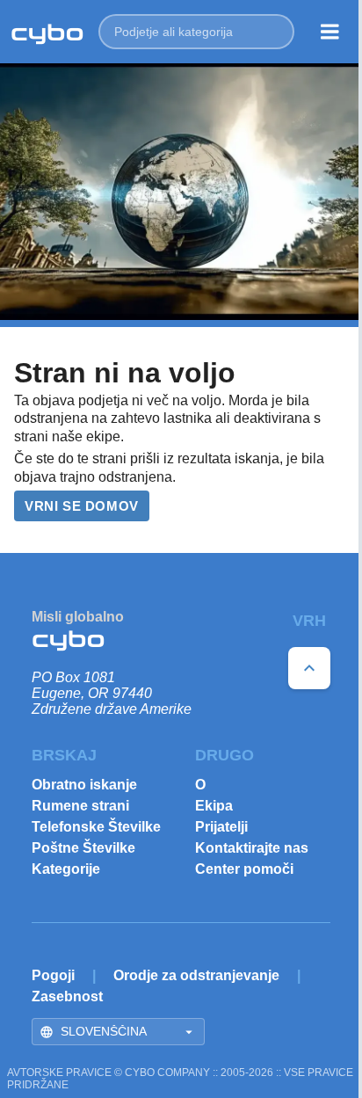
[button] (196, 31)
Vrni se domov (82, 505)
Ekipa (214, 805)
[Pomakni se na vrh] (309, 668)
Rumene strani (80, 805)
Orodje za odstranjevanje (196, 975)
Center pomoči (244, 869)
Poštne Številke (83, 847)
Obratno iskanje (84, 784)
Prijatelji (221, 826)
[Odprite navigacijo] (329, 32)
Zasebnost (67, 996)
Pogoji (53, 975)
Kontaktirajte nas (251, 847)
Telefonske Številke (96, 826)
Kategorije (66, 869)
